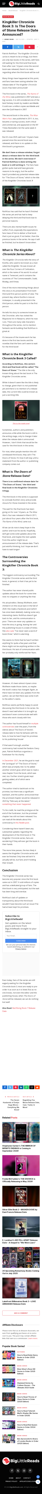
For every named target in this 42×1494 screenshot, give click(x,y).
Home (4, 11)
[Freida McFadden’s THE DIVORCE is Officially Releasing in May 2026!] (21, 1165)
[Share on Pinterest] (29, 47)
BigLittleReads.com (16, 1487)
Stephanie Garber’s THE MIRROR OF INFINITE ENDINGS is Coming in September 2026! (19, 1148)
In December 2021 (10, 760)
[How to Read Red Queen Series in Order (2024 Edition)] (8, 1424)
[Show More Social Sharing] (37, 47)
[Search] (38, 3)
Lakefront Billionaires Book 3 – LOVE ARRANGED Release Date (19, 1302)
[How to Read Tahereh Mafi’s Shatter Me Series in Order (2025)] (8, 1410)
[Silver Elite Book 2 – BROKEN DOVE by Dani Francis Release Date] (21, 1196)
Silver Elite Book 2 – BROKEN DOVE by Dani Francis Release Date (19, 1210)
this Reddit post (22, 822)
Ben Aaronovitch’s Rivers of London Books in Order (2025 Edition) (27, 1441)
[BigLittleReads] (22, 3)
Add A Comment (21, 1313)
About (18, 1478)
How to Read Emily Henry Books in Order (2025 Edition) (27, 1357)
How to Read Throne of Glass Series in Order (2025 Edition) (26, 1399)
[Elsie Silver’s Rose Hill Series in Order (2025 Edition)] (8, 1369)
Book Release (13, 11)
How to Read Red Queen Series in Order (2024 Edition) (27, 1427)
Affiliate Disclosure (28, 1481)
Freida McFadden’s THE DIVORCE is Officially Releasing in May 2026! (18, 1180)
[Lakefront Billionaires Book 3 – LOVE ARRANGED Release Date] (21, 1288)
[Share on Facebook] (7, 47)
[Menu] (3, 3)
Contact (27, 1478)
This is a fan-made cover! (21, 423)
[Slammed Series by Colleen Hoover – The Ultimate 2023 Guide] (8, 1383)
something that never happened (16, 804)
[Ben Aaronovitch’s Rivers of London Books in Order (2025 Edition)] (8, 1438)
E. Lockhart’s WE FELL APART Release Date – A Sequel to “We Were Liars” (20, 1241)
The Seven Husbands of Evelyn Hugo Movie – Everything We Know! (11, 1105)
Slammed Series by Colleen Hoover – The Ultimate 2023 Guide (26, 1385)
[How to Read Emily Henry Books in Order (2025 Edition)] (8, 1355)
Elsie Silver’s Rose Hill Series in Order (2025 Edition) (26, 1371)
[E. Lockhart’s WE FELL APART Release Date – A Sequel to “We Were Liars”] (21, 1226)
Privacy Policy (11, 1481)
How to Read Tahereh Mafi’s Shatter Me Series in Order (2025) (27, 1413)
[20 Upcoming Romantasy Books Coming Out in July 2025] (21, 1257)
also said (10, 631)
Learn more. (33, 1338)
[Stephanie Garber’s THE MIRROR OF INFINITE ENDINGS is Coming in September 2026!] (21, 1132)
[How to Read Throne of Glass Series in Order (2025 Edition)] (8, 1397)
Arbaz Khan (9, 39)
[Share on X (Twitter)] (18, 47)
